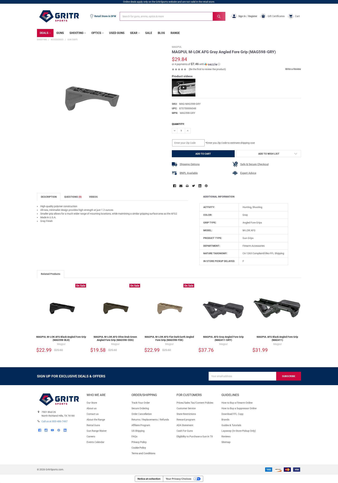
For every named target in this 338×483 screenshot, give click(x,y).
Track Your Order (141, 402)
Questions (73, 196)
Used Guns (116, 33)
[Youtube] (52, 430)
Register (252, 16)
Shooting (76, 33)
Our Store (92, 402)
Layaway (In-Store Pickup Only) (238, 430)
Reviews (225, 436)
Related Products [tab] (50, 274)
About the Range (96, 419)
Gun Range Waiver (97, 430)
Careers (91, 436)
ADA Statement (185, 425)
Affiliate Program (141, 425)
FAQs (134, 436)
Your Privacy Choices (178, 478)
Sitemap (225, 442)
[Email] (181, 186)
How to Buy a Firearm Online (236, 402)
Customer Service (186, 408)
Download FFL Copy (232, 414)
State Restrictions (186, 414)
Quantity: (178, 124)
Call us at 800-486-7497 (55, 421)
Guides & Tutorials (231, 425)
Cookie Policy (151, 448)
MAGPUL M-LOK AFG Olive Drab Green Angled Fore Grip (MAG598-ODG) (115, 338)
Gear (133, 33)
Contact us (93, 414)
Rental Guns (93, 425)
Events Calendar (95, 442)
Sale (148, 33)
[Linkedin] (200, 186)
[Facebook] (174, 186)
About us (91, 408)
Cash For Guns (185, 430)
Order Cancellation (142, 414)
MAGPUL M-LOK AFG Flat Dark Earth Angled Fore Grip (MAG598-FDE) (169, 338)
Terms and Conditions (151, 453)
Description (49, 196)
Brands (225, 419)
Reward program (186, 419)
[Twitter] (193, 186)
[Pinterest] (206, 186)
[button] (196, 64)
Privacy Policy (151, 442)
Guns (60, 33)
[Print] (187, 186)
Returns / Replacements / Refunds (150, 419)
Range (175, 33)
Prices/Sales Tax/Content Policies (195, 402)
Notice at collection (149, 478)
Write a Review (293, 69)
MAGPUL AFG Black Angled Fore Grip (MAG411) (277, 338)
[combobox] (172, 16)
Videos (93, 196)
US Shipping (138, 430)
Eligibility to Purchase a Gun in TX (195, 436)
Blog (161, 33)
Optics (96, 33)
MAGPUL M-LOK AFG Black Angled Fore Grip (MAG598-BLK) (61, 338)
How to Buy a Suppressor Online (238, 408)
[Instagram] (46, 430)
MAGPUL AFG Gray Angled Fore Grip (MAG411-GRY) (223, 338)
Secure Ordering (140, 408)
